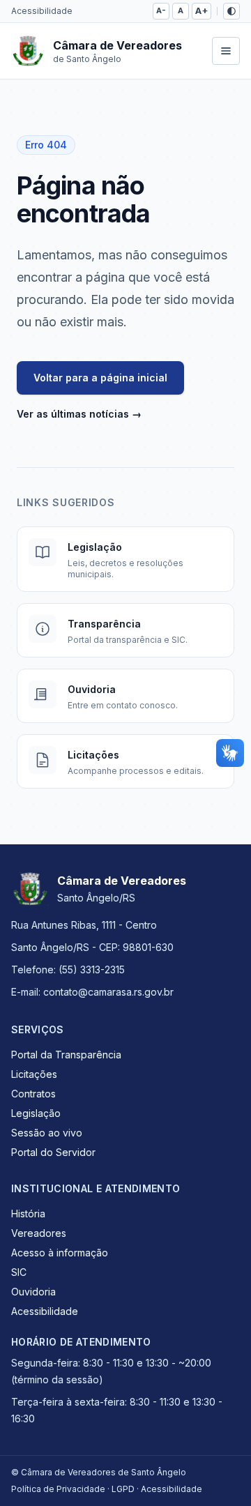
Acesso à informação (59, 1252)
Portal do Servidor (53, 1152)
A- (161, 10)
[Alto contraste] (231, 11)
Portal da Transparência (66, 1054)
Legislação (36, 1113)
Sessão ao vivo (46, 1133)
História (28, 1213)
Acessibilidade (42, 11)
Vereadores (38, 1233)
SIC (18, 1272)
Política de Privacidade (58, 1489)
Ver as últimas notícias (79, 414)
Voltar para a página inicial (100, 377)
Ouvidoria (33, 1292)
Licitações (34, 1074)
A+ (201, 11)
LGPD (123, 1489)
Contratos (33, 1094)
